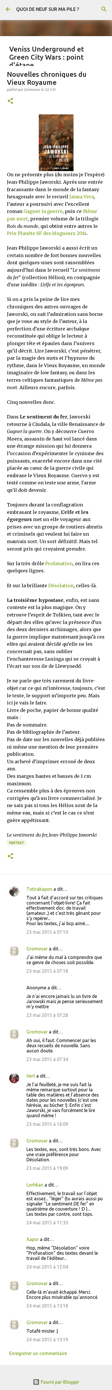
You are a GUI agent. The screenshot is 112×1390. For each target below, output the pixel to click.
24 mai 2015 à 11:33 (47, 1222)
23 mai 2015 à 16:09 (47, 1124)
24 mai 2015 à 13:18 (47, 1305)
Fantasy (16, 843)
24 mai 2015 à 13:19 (47, 1339)
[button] (10, 101)
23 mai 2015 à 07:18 (47, 971)
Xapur (32, 1239)
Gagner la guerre (43, 211)
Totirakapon (39, 889)
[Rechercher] (104, 9)
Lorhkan (34, 1184)
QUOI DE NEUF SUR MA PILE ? (47, 9)
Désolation (61, 585)
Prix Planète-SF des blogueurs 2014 (47, 233)
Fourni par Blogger (59, 1382)
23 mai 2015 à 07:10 (47, 932)
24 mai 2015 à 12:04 (47, 1266)
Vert (30, 1075)
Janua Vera (81, 196)
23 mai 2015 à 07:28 (47, 1015)
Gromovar (37, 948)
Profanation (59, 563)
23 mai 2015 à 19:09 (47, 1168)
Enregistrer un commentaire (38, 1353)
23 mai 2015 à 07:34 (47, 1059)
